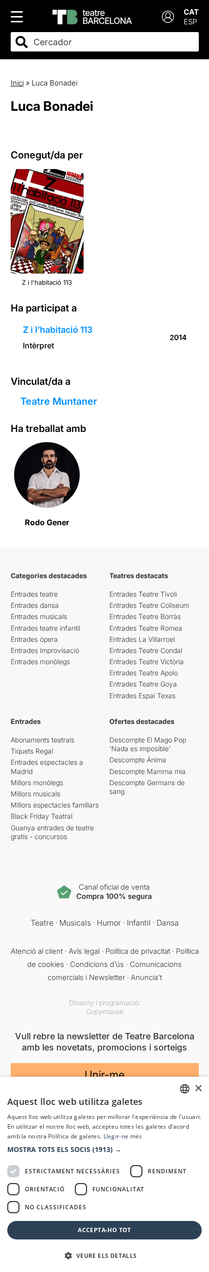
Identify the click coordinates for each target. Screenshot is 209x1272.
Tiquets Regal (32, 751)
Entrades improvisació (45, 650)
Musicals (75, 923)
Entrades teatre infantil (45, 628)
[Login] (168, 17)
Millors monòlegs (37, 782)
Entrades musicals (39, 616)
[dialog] (104, 1174)
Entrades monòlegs (40, 661)
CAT (191, 12)
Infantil (139, 923)
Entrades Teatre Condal (145, 650)
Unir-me (104, 1074)
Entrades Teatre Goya (143, 684)
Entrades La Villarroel (142, 639)
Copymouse (104, 1011)
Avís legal (84, 951)
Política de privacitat (137, 951)
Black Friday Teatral (41, 816)
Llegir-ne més (123, 1136)
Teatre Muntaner (58, 401)
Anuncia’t (146, 977)
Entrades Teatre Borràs (145, 616)
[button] (104, 1149)
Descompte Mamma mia (147, 771)
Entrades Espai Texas (142, 695)
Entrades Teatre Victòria (146, 661)
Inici (17, 82)
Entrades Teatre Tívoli (143, 594)
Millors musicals (35, 794)
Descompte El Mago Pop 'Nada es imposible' (147, 744)
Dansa (168, 923)
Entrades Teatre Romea (145, 628)
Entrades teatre (34, 594)
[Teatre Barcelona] (92, 17)
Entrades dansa (35, 605)
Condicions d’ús (97, 964)
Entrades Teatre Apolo (143, 673)
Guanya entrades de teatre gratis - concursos (52, 832)
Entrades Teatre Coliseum (149, 605)
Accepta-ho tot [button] (104, 1230)
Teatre (42, 923)
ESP (190, 21)
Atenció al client (37, 951)
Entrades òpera (34, 639)
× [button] (198, 1088)
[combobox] (113, 42)
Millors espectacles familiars (55, 805)
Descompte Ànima (137, 760)
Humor (109, 923)
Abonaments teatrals (42, 740)
